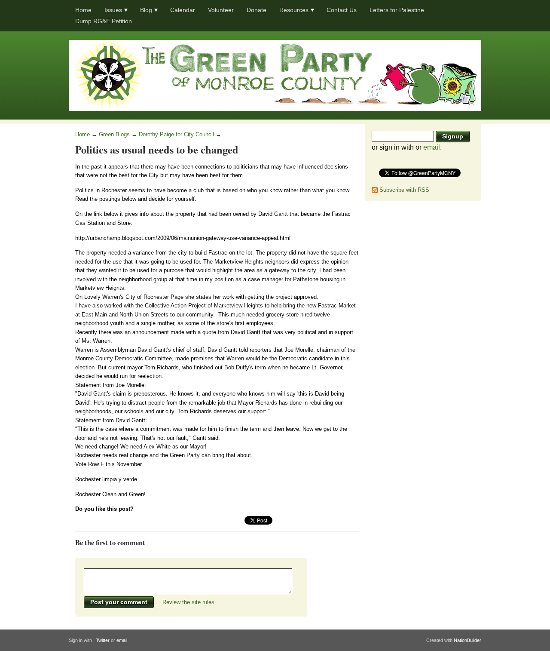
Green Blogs (114, 134)
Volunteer (221, 9)
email (431, 147)
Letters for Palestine (397, 9)
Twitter (103, 640)
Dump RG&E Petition (103, 21)
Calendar (182, 9)
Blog (146, 9)
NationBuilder (467, 640)
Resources (294, 9)
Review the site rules (188, 602)
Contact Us (342, 9)
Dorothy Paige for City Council (176, 134)
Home (83, 9)
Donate (256, 9)
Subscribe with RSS (404, 190)
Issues (113, 9)
